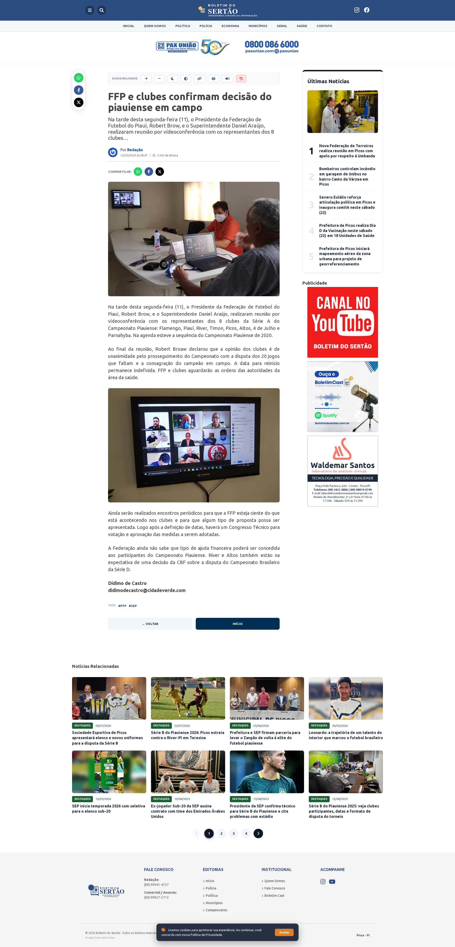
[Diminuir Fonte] (159, 78)
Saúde (302, 25)
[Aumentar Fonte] (146, 78)
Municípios (258, 25)
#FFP (122, 605)
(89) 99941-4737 (156, 885)
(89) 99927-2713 (156, 897)
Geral (282, 25)
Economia (230, 25)
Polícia (206, 25)
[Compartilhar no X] (78, 102)
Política (182, 25)
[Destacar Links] (199, 78)
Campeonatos (216, 910)
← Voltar (150, 623)
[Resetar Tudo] (241, 78)
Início (238, 623)
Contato (324, 25)
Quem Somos (155, 25)
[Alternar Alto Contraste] (186, 78)
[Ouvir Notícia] (227, 78)
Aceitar (284, 932)
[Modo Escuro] (172, 78)
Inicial (128, 25)
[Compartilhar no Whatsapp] (78, 77)
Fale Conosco (274, 888)
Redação (135, 150)
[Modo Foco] (213, 78)
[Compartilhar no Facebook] (78, 90)
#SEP (133, 605)
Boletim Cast (274, 895)
